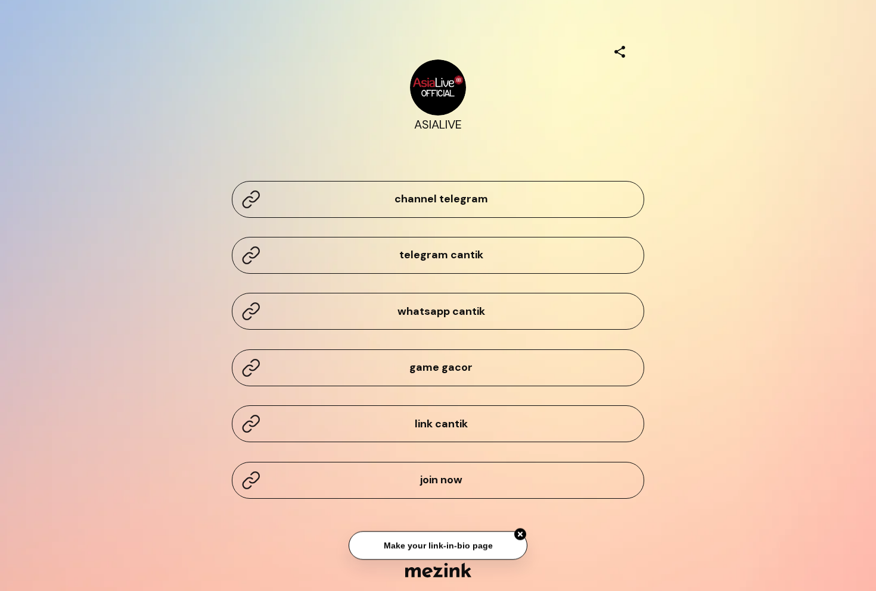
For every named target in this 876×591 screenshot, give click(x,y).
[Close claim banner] (520, 534)
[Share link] (620, 50)
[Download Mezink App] (438, 569)
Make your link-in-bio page (437, 546)
